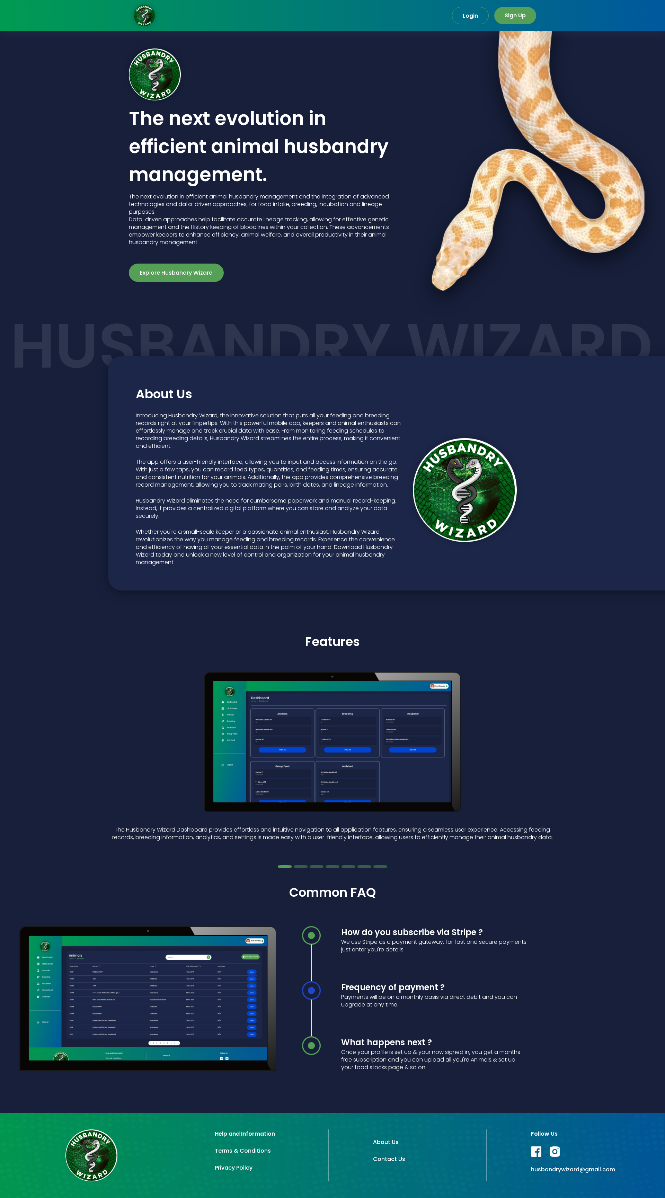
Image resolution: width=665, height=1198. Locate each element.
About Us (386, 1142)
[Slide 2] (301, 866)
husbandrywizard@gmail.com (573, 1169)
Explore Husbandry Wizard (176, 273)
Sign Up (515, 15)
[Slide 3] (316, 866)
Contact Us (389, 1159)
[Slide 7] (380, 866)
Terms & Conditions (243, 1151)
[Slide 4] (332, 866)
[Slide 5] (348, 866)
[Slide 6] (364, 866)
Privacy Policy (233, 1168)
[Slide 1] (285, 866)
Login (470, 16)
